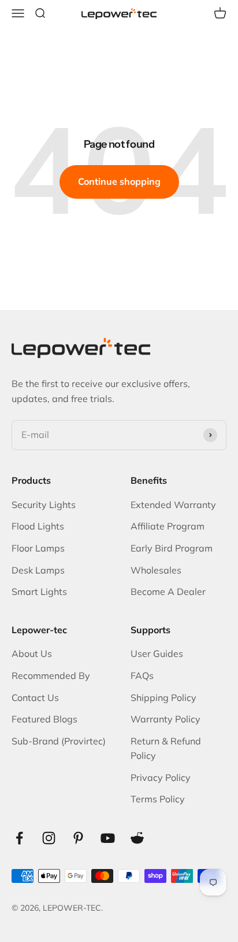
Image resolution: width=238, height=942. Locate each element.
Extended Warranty (173, 504)
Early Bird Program (172, 548)
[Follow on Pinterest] (78, 838)
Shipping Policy (163, 697)
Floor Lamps (38, 548)
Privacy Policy (161, 777)
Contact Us (35, 697)
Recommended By (51, 675)
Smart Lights (39, 591)
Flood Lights (38, 526)
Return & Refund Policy (166, 748)
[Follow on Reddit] (137, 838)
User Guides (157, 653)
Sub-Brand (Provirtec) (59, 741)
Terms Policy (158, 799)
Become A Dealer (168, 591)
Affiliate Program (167, 526)
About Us (32, 653)
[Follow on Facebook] (19, 838)
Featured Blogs (44, 719)
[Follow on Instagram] (49, 838)
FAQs (142, 675)
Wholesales (156, 570)
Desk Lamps (38, 570)
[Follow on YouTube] (108, 838)
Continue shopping (119, 181)
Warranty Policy (165, 719)
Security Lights (44, 504)
